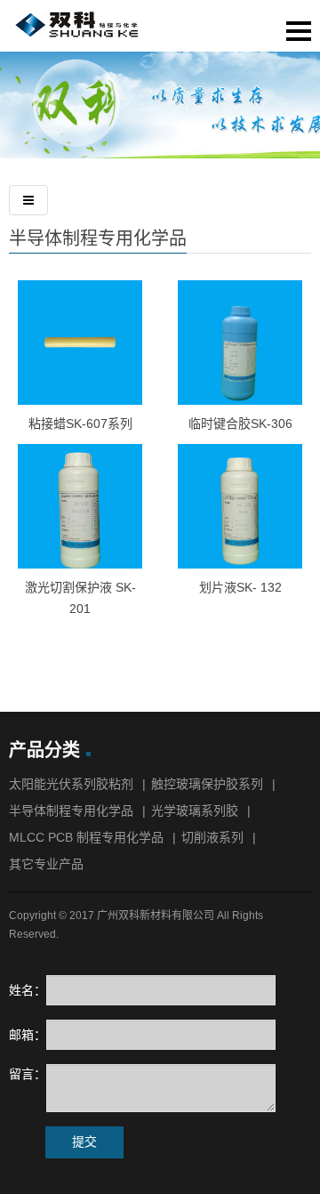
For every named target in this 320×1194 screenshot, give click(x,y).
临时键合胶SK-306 (240, 423)
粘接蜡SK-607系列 (80, 423)
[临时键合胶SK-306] (240, 342)
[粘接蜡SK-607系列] (80, 342)
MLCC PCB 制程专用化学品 (86, 837)
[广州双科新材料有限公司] (80, 34)
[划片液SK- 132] (240, 506)
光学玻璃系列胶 (194, 810)
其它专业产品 (46, 864)
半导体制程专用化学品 (98, 238)
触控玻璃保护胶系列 (207, 784)
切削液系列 (212, 837)
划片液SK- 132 (240, 587)
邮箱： (27, 1035)
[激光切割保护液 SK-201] (80, 506)
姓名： (27, 990)
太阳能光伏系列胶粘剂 (71, 784)
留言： (27, 1074)
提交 (84, 1141)
